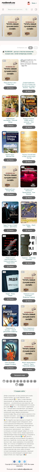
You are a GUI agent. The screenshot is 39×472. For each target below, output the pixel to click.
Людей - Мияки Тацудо (10, 294)
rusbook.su (16, 464)
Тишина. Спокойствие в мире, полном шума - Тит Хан (28, 156)
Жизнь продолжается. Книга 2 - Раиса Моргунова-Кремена (28, 364)
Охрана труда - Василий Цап (10, 155)
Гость (33, 3)
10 (34, 381)
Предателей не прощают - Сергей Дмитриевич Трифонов (10, 329)
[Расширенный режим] (35, 47)
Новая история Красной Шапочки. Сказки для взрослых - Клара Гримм (10, 260)
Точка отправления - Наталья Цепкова (29, 329)
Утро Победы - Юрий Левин (28, 226)
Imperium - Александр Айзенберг (29, 258)
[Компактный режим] (30, 47)
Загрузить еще (19, 375)
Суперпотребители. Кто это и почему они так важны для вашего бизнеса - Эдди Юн (28, 85)
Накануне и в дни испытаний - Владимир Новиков (29, 295)
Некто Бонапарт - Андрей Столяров (10, 363)
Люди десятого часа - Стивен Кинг (10, 83)
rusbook (8, 3)
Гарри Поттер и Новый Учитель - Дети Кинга (10, 226)
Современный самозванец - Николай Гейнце (10, 120)
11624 (21, 384)
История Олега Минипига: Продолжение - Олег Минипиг (28, 191)
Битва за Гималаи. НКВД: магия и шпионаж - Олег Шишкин (28, 121)
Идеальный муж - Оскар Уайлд (10, 190)
